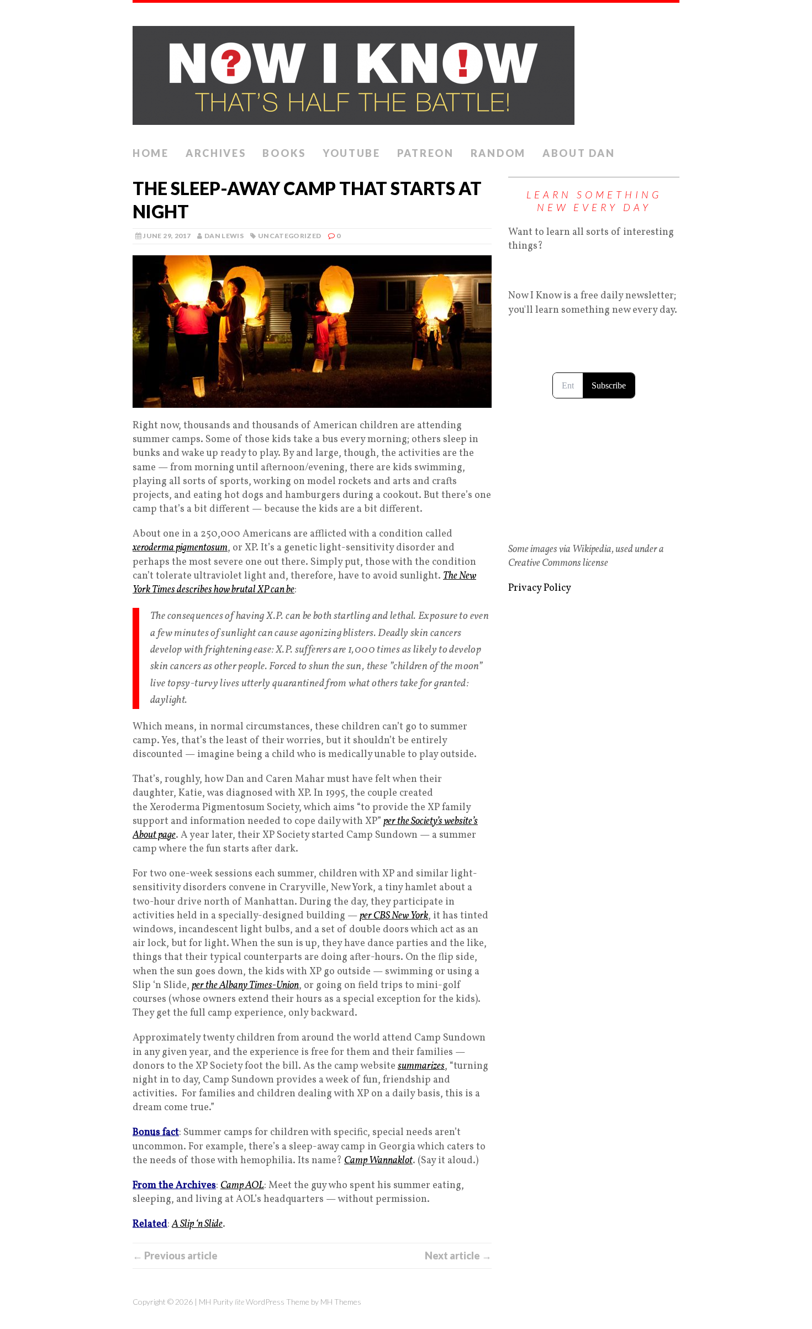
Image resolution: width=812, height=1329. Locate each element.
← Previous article (175, 1255)
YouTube (352, 153)
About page (154, 835)
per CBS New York (394, 916)
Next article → (458, 1255)
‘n (199, 1224)
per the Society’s (413, 821)
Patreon (425, 153)
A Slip (184, 1224)
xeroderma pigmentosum (180, 548)
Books (284, 153)
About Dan (578, 153)
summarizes (421, 1066)
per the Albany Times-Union (245, 985)
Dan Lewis (224, 236)
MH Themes (340, 1301)
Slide (213, 1224)
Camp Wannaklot (378, 1161)
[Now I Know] (406, 72)
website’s (461, 821)
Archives (216, 153)
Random (498, 153)
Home (151, 153)
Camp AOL (242, 1186)
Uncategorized (289, 236)
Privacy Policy (539, 588)
